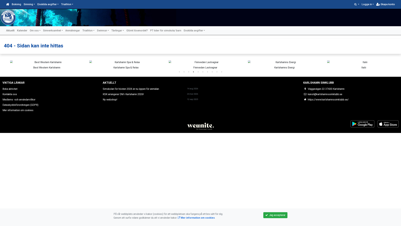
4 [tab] (193, 71)
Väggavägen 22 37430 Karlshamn (326, 88)
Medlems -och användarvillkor (19, 99)
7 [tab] (207, 71)
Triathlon (66, 4)
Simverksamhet (52, 30)
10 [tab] (221, 71)
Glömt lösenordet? (137, 30)
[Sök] (356, 4)
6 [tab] (202, 71)
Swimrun (102, 30)
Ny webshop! (110, 99)
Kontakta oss (10, 94)
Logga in (367, 4)
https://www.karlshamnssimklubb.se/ (328, 99)
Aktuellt (10, 30)
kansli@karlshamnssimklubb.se (325, 94)
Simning (28, 4)
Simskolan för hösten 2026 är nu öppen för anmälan (131, 88)
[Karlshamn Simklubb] (89, 17)
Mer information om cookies (18, 110)
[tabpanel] (41, 64)
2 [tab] (184, 71)
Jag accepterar (276, 215)
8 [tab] (212, 71)
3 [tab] (188, 71)
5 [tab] (198, 71)
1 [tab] (179, 71)
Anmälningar (72, 30)
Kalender (22, 30)
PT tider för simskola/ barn (165, 30)
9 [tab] (217, 71)
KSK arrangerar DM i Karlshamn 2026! (123, 94)
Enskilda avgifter (47, 4)
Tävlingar (116, 30)
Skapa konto (387, 4)
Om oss (34, 30)
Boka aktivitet (10, 88)
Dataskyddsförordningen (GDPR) (20, 104)
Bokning (16, 4)
